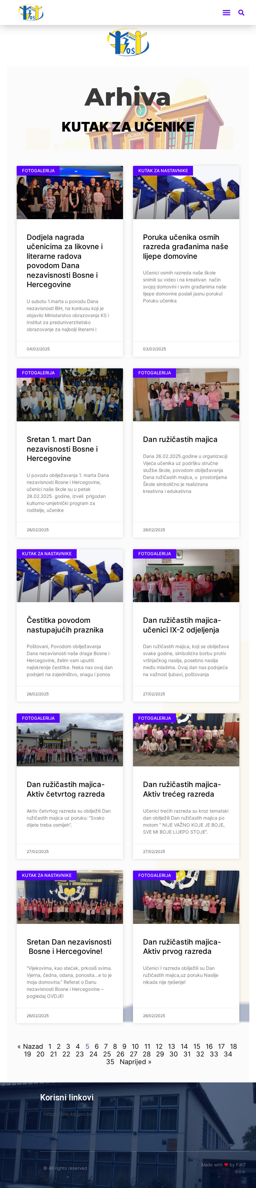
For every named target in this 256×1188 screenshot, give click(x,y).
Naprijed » (136, 1062)
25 (107, 1054)
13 (171, 1046)
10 (135, 1046)
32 (200, 1054)
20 (40, 1054)
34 (228, 1054)
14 (184, 1046)
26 (120, 1054)
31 (187, 1054)
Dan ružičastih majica (180, 439)
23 (80, 1054)
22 (66, 1054)
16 (209, 1046)
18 (233, 1046)
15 (196, 1046)
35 (110, 1062)
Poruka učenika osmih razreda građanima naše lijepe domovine (185, 246)
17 (221, 1046)
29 (160, 1054)
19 (27, 1054)
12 (159, 1046)
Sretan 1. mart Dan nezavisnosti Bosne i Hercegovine (62, 449)
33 (214, 1054)
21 (53, 1054)
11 (147, 1046)
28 (147, 1054)
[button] (226, 12)
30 (173, 1054)
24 (93, 1054)
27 (133, 1054)
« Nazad (30, 1046)
